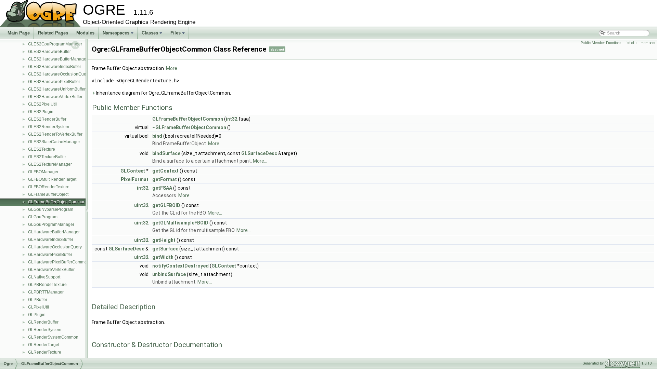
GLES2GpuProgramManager (55, 44)
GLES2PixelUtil (42, 104)
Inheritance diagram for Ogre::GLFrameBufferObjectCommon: (163, 93)
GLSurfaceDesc (259, 153)
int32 (231, 119)
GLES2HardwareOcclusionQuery (59, 74)
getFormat (164, 179)
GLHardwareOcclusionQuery (55, 247)
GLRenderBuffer (43, 322)
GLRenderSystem (44, 329)
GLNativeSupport (44, 277)
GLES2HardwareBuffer (49, 51)
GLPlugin (37, 314)
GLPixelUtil (38, 307)
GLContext (132, 171)
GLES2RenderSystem (48, 126)
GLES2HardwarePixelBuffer (54, 81)
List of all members (639, 43)
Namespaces (118, 34)
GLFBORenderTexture (48, 186)
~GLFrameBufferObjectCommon (189, 127)
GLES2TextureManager (50, 164)
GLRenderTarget (43, 344)
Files (178, 34)
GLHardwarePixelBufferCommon (58, 262)
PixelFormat (135, 179)
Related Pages (53, 33)
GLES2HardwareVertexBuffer (55, 96)
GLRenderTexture (44, 352)
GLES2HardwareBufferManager (58, 59)
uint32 (141, 205)
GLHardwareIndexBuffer (50, 239)
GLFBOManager (43, 171)
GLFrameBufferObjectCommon (57, 202)
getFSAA (162, 188)
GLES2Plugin (40, 111)
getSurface (165, 248)
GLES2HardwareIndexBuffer (54, 66)
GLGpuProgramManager (51, 224)
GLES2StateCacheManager (54, 141)
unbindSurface (169, 274)
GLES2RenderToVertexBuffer (55, 134)
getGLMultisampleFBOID (180, 223)
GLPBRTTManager (46, 292)
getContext (165, 171)
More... (173, 68)
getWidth (162, 257)
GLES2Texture (41, 149)
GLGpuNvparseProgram (50, 209)
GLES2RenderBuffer (47, 119)
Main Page (19, 33)
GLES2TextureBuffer (47, 156)
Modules (85, 33)
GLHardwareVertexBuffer (51, 269)
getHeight (164, 240)
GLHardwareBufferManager (54, 232)
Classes (152, 34)
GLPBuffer (37, 299)
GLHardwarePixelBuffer (50, 254)
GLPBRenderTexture (47, 284)
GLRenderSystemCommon (53, 337)
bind (157, 136)
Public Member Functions (601, 43)
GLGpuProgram (42, 217)
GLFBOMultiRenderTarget (52, 179)
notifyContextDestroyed (180, 266)
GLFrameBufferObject (48, 194)
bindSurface (166, 153)
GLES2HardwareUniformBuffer (57, 89)
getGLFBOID (166, 205)
